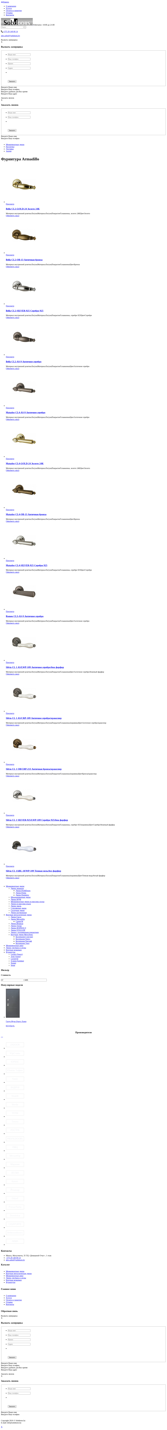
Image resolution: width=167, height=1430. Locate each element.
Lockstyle (14, 959)
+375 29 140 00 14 (10, 32)
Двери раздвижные (19, 913)
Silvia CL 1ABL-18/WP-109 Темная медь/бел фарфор (33, 871)
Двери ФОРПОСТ (18, 928)
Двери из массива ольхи (21, 904)
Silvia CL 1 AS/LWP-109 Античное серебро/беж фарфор (35, 667)
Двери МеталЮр (18, 919)
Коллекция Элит (22, 943)
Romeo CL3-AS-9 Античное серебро (25, 616)
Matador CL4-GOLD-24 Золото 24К (25, 463)
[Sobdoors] (17, 25)
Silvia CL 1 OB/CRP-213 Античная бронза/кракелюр (34, 769)
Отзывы (9, 13)
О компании (11, 6)
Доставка (10, 149)
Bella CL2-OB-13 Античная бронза (24, 259)
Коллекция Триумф (24, 941)
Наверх (6, 2)
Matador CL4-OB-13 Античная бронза (26, 514)
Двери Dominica (22, 895)
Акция (8, 151)
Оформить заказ (12, 216)
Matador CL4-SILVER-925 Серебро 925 (26, 565)
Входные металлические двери (19, 915)
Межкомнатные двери (15, 144)
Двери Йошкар (17, 924)
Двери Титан (16, 926)
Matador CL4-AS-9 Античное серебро (25, 412)
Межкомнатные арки (14, 946)
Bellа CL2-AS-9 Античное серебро (23, 361)
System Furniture (17, 961)
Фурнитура (10, 952)
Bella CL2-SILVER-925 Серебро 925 (24, 310)
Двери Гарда (16, 917)
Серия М (19, 921)
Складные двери (18, 910)
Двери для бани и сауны (16, 948)
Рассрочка (10, 147)
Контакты (10, 15)
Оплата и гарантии (14, 11)
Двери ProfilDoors (23, 891)
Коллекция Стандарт (24, 937)
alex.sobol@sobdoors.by (10, 36)
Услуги (9, 8)
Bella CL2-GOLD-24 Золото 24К (23, 209)
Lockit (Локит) (17, 954)
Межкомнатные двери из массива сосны (27, 902)
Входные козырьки (14, 950)
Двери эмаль (16, 906)
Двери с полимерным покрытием (25, 932)
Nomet (13, 963)
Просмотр (10, 204)
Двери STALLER (18, 930)
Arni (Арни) (16, 956)
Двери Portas (21, 893)
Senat (13, 965)
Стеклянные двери (18, 908)
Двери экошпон (17, 888)
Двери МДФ (16, 899)
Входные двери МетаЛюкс (22, 935)
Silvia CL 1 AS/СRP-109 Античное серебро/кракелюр (34, 718)
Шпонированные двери (21, 897)
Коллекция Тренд (23, 939)
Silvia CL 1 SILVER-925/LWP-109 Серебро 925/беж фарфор (37, 820)
